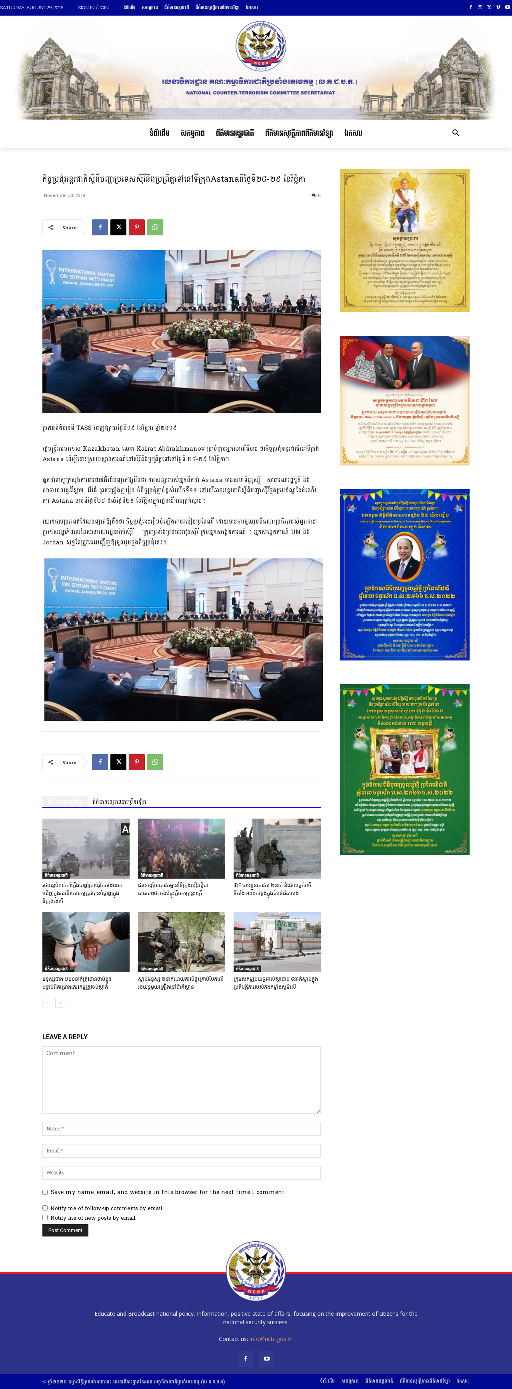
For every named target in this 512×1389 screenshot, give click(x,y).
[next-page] (60, 1003)
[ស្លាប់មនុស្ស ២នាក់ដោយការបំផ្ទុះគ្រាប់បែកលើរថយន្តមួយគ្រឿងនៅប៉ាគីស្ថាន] (181, 942)
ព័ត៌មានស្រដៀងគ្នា (65, 802)
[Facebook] (471, 7)
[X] (489, 7)
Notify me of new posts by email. (93, 1218)
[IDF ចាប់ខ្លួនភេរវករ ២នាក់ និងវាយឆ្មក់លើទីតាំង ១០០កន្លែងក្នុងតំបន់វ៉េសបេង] (277, 849)
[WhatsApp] (155, 227)
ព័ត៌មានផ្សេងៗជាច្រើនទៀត (119, 802)
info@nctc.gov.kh (272, 1339)
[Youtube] (507, 7)
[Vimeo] (498, 7)
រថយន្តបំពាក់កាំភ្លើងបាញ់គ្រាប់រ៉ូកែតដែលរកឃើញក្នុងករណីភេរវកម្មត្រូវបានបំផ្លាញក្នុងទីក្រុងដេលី (82, 893)
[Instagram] (480, 7)
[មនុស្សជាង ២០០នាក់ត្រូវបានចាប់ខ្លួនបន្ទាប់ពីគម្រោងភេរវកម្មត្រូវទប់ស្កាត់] (86, 942)
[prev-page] (47, 1003)
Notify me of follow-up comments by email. (106, 1208)
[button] (456, 133)
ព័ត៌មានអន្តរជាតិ (56, 875)
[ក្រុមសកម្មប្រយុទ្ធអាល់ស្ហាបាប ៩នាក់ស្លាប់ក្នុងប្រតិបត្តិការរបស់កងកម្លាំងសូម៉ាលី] (277, 942)
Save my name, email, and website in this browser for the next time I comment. (168, 1192)
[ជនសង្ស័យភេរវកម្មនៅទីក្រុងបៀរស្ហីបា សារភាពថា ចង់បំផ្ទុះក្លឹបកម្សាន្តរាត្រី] (181, 849)
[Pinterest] (137, 227)
